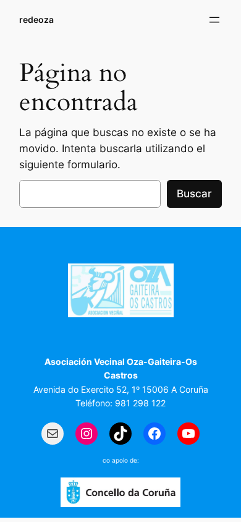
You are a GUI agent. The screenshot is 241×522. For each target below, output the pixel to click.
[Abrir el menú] (214, 19)
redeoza (36, 19)
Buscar (194, 193)
